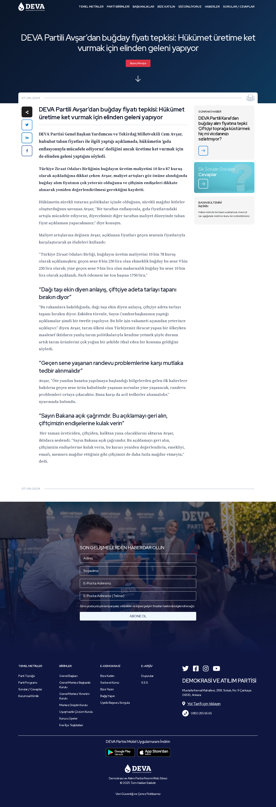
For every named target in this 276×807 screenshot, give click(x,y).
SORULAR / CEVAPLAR (238, 6)
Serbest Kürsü (109, 682)
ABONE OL (138, 616)
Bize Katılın (107, 676)
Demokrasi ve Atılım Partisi (31, 6)
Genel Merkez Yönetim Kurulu (74, 696)
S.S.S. (144, 682)
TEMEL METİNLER (91, 6)
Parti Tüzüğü (26, 676)
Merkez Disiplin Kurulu (73, 705)
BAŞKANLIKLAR (143, 6)
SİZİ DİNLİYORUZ (190, 6)
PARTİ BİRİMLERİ (118, 6)
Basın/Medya (138, 63)
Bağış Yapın (107, 696)
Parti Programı (27, 682)
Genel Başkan (68, 676)
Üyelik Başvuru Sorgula (115, 703)
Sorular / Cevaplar (30, 689)
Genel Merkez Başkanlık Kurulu (74, 685)
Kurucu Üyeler (68, 718)
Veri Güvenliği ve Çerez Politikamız (138, 794)
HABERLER (212, 6)
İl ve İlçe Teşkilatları (71, 725)
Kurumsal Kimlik (28, 696)
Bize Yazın (107, 689)
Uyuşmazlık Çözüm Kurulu (76, 712)
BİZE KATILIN (166, 6)
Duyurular (147, 676)
